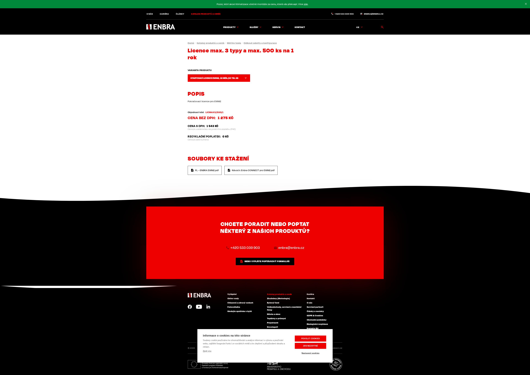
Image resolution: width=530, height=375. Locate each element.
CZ (357, 27)
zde (306, 4)
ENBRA (199, 295)
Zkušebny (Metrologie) (278, 298)
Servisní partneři (315, 307)
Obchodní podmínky (317, 319)
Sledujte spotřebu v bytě (239, 311)
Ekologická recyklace (317, 324)
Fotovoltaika (233, 307)
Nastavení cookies (310, 353)
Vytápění (232, 294)
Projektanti (272, 322)
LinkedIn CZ (208, 307)
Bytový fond (273, 302)
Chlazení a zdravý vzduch (240, 302)
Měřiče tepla (234, 43)
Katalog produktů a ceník (206, 14)
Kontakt (300, 27)
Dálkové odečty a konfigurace (260, 43)
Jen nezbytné (310, 346)
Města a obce (273, 314)
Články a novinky (315, 311)
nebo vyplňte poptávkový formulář (267, 261)
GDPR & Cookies (315, 315)
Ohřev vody (233, 298)
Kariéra (164, 14)
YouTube (199, 307)
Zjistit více (207, 351)
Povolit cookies (310, 339)
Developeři (272, 327)
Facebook (190, 307)
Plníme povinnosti (335, 364)
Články (180, 14)
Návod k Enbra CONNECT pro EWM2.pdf (253, 170)
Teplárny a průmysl (276, 318)
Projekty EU (313, 328)
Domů (191, 43)
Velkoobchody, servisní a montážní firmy (284, 308)
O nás (150, 14)
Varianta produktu (200, 70)
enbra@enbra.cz (373, 14)
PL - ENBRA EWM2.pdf (207, 170)
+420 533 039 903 (344, 14)
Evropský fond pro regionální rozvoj (208, 364)
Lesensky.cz (336, 348)
